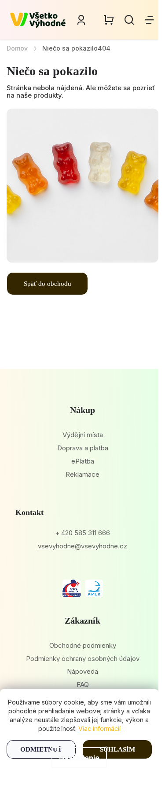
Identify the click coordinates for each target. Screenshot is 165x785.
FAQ (83, 684)
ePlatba (82, 461)
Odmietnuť (41, 749)
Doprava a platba (82, 448)
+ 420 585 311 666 (82, 533)
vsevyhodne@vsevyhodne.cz (82, 546)
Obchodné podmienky (82, 645)
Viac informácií (99, 728)
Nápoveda (82, 671)
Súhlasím (117, 749)
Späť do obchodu (47, 283)
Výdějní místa (82, 435)
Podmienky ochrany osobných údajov (82, 658)
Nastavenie (79, 757)
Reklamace (82, 474)
